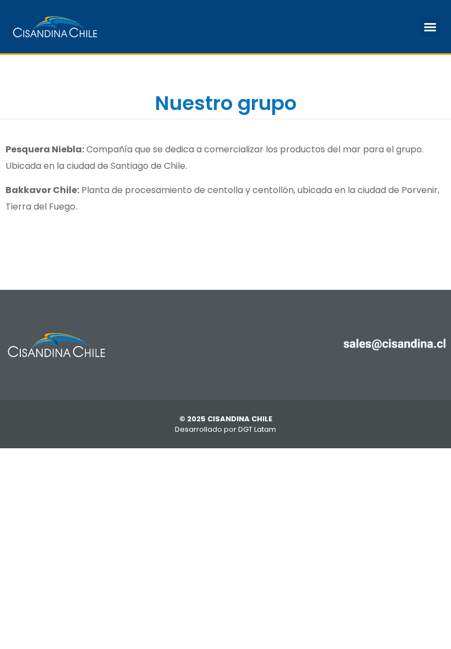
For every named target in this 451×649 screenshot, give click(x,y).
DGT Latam (257, 429)
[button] (430, 27)
